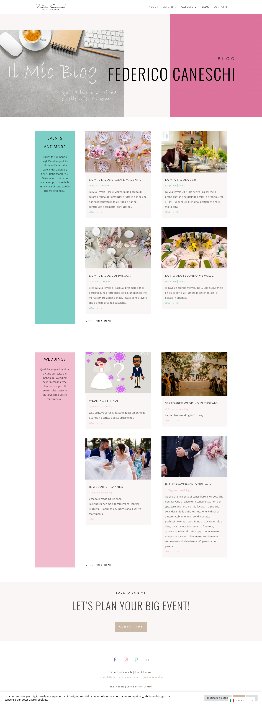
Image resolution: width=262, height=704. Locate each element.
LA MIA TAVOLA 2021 (180, 180)
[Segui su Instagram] (126, 659)
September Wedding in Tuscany (191, 403)
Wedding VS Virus (104, 400)
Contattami (131, 627)
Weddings (108, 406)
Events (105, 186)
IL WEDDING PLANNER (106, 487)
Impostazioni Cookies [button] (218, 697)
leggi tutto (95, 211)
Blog (205, 7)
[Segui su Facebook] (115, 659)
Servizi (168, 7)
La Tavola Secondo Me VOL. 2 (189, 276)
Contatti (220, 7)
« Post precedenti (99, 321)
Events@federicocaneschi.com (118, 677)
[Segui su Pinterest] (136, 659)
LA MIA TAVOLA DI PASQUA (110, 276)
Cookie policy (134, 687)
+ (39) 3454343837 (151, 677)
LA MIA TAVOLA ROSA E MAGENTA (115, 180)
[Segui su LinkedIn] (147, 659)
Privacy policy (116, 687)
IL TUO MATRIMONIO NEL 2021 (188, 484)
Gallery (187, 7)
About (153, 7)
